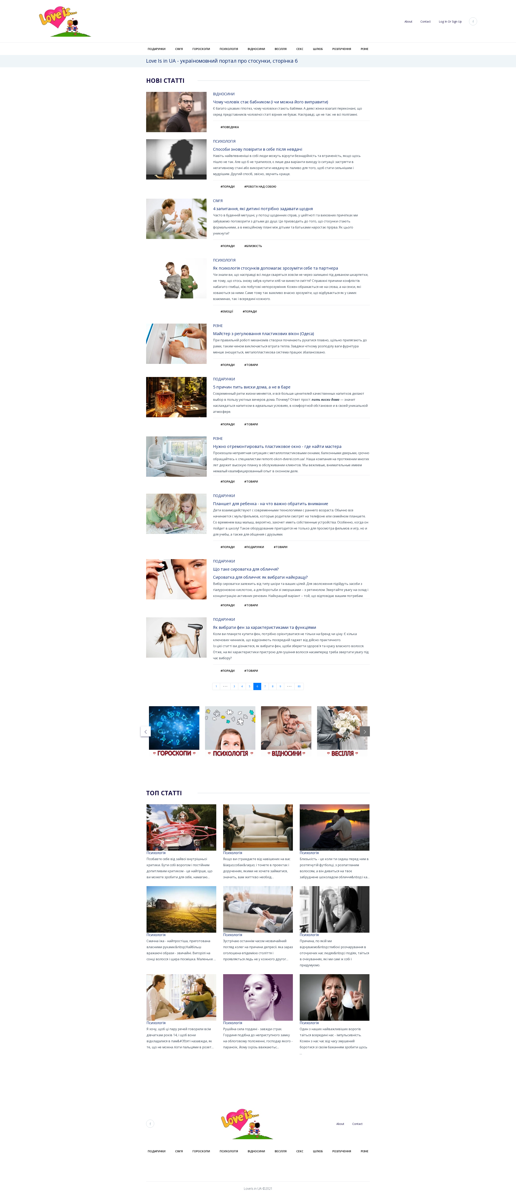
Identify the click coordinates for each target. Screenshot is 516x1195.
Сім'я (179, 49)
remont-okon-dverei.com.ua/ (283, 459)
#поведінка (230, 127)
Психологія (229, 49)
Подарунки (156, 49)
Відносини (256, 49)
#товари (251, 365)
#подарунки (254, 547)
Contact (425, 21)
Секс (299, 49)
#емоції (227, 311)
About (408, 21)
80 (299, 686)
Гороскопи (201, 49)
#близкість (253, 246)
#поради (228, 186)
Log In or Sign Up (450, 21)
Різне (364, 49)
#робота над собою (260, 186)
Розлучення (341, 49)
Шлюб (318, 49)
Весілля (281, 49)
